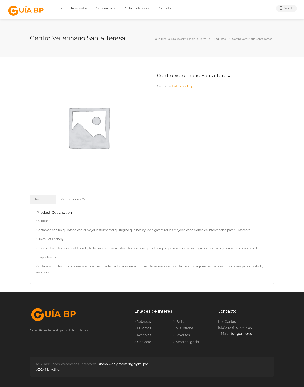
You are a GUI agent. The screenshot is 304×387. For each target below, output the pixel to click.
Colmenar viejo (105, 8)
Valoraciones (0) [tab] (73, 199)
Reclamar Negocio (137, 8)
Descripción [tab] (43, 199)
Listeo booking (182, 86)
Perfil (179, 321)
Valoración (145, 321)
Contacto (164, 8)
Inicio (59, 8)
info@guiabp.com (242, 334)
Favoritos (144, 328)
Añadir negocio (187, 342)
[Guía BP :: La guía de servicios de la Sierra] (26, 11)
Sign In (288, 8)
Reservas (144, 335)
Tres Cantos (79, 8)
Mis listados (185, 328)
